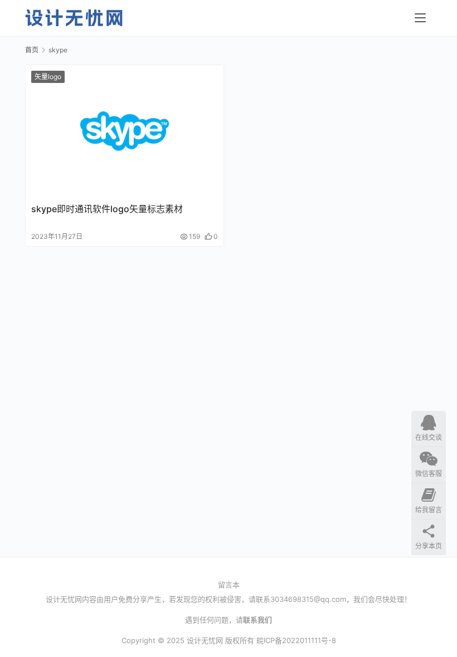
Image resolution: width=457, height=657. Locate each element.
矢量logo (48, 76)
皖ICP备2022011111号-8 (296, 640)
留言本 (229, 584)
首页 (31, 50)
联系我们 (257, 619)
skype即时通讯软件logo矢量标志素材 (107, 208)
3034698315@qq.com (308, 599)
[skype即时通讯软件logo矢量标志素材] (124, 131)
